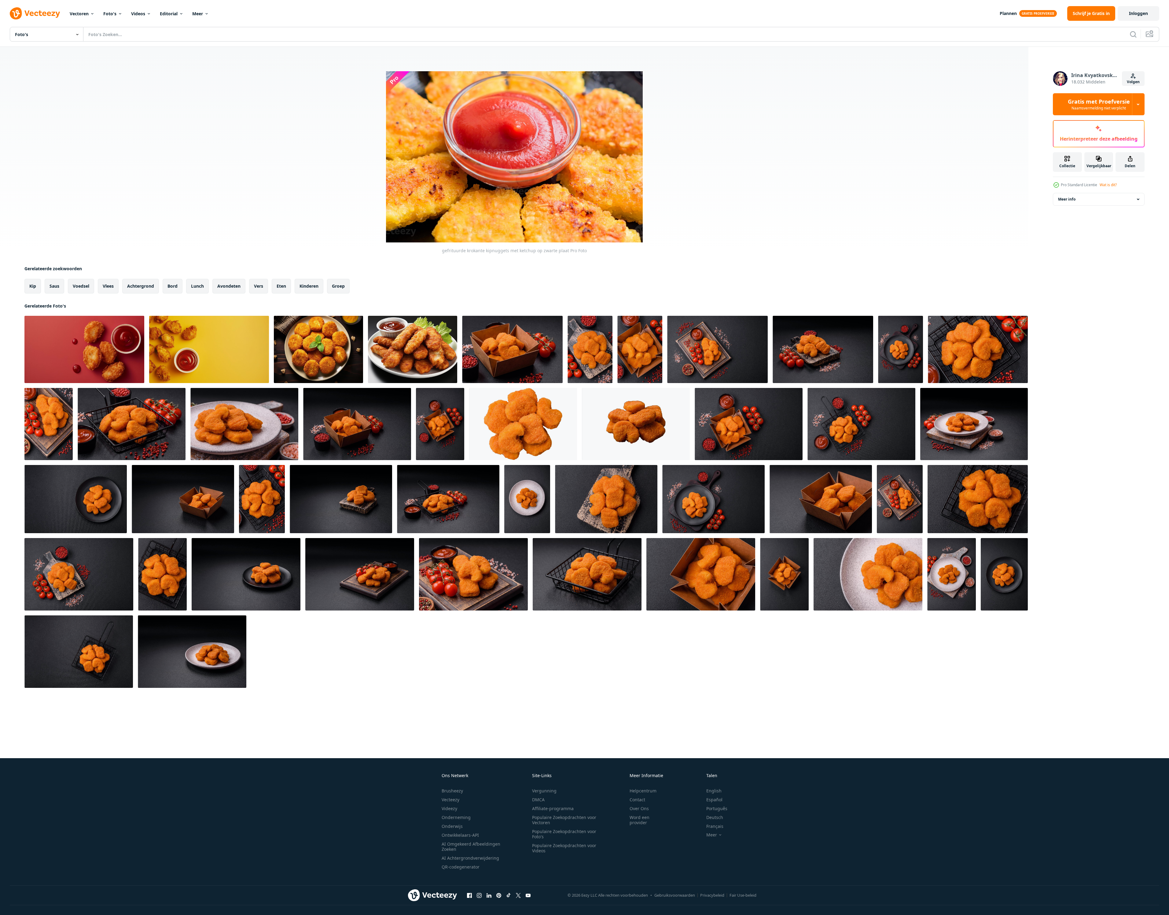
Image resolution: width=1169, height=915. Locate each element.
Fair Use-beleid (743, 895)
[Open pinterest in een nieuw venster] (498, 895)
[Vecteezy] (35, 13)
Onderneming (456, 817)
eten (281, 286)
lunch (197, 286)
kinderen (309, 286)
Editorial (169, 14)
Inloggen (1138, 13)
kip (32, 286)
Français (714, 826)
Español (714, 799)
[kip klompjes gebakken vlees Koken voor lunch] (318, 349)
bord (172, 286)
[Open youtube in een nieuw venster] (528, 895)
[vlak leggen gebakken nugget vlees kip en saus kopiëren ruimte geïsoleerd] (84, 349)
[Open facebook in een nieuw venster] (469, 895)
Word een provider (639, 819)
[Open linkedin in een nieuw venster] (489, 895)
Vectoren (79, 14)
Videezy (449, 808)
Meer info (1066, 199)
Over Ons (639, 808)
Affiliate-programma (553, 808)
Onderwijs (452, 826)
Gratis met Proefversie (1099, 104)
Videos (138, 14)
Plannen (1008, 13)
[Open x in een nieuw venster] (518, 895)
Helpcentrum (643, 791)
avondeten (229, 286)
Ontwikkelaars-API (460, 835)
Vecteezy (450, 799)
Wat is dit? (1108, 184)
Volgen (1133, 81)
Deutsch (714, 817)
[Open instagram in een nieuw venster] (479, 895)
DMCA (538, 799)
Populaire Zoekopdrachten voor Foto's (564, 833)
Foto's (109, 14)
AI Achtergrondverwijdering (470, 858)
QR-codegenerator (461, 867)
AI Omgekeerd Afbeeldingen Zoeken (471, 846)
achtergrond (140, 286)
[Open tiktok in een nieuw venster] (508, 895)
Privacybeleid (712, 895)
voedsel (81, 286)
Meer (197, 14)
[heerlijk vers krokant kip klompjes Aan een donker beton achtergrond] (512, 349)
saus (54, 286)
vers (258, 286)
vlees (108, 286)
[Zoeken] (1133, 34)
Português (716, 808)
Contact (637, 799)
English (714, 791)
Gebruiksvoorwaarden (674, 895)
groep (338, 286)
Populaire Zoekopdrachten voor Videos (564, 848)
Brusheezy (452, 791)
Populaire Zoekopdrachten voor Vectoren (564, 819)
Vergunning (544, 791)
